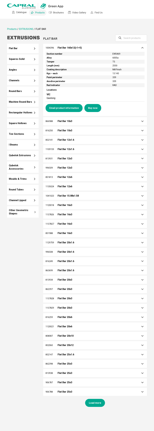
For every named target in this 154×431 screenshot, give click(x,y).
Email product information (64, 108)
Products (40, 12)
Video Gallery (79, 12)
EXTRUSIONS (26, 29)
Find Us (99, 12)
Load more (95, 402)
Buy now (92, 108)
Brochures (58, 12)
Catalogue (21, 12)
